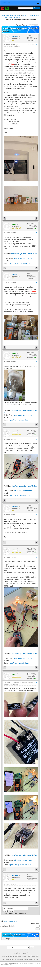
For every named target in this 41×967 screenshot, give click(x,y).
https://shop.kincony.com (23, 258)
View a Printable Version (10, 921)
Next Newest (19, 914)
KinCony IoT (8, 964)
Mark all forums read (21, 959)
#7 (36, 557)
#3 (36, 282)
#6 (36, 515)
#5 (36, 439)
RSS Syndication (34, 959)
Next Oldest (8, 914)
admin (15, 684)
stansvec (15, 36)
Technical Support (27, 15)
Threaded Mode (34, 28)
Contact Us (25, 953)
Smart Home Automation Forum (11, 15)
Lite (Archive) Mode (8, 959)
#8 (36, 682)
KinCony (10, 963)
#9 (36, 884)
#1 (36, 45)
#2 (36, 232)
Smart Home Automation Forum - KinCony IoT (16, 956)
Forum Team (16, 953)
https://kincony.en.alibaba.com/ (20, 263)
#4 (36, 361)
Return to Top (35, 956)
